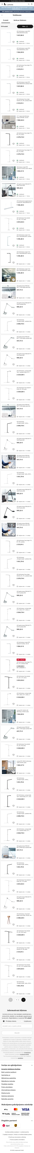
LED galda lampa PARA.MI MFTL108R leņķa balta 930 (23, 456)
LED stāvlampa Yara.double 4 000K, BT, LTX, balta (24, 880)
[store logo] (9, 4)
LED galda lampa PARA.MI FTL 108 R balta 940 (24, 897)
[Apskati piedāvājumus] (17, 9)
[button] (13, 42)
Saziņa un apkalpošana (11, 1065)
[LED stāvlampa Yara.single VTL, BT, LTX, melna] (17, 139)
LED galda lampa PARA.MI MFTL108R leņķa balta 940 (23, 524)
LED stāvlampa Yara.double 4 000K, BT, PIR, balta (24, 388)
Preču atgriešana (6, 1087)
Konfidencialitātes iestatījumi (12, 1132)
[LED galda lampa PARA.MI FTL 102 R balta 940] (17, 360)
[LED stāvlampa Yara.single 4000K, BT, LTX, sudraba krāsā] (17, 580)
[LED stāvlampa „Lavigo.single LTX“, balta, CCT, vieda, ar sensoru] (17, 614)
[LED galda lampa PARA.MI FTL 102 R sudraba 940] (17, 631)
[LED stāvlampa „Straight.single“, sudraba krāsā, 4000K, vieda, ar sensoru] (17, 326)
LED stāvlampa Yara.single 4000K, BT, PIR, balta (23, 948)
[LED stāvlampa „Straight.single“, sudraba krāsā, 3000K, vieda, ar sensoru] (17, 818)
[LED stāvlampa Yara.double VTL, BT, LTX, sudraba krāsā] (17, 971)
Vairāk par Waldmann (20, 20)
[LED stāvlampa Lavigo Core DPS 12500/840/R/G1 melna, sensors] (17, 258)
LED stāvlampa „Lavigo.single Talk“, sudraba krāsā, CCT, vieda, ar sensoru (24, 371)
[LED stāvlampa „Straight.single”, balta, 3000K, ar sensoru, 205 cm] (17, 988)
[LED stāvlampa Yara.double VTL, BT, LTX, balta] (17, 224)
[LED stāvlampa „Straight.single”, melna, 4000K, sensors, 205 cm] (17, 784)
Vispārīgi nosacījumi (8, 1134)
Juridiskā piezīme (24, 1132)
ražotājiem (20, 1058)
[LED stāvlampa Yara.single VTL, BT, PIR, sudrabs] (17, 546)
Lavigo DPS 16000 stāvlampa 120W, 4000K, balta (24, 761)
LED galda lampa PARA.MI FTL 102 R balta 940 (24, 354)
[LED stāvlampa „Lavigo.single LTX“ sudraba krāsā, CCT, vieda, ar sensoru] (17, 835)
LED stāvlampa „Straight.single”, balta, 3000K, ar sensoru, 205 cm (24, 982)
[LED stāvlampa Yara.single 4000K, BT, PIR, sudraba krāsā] (17, 105)
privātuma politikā (24, 1054)
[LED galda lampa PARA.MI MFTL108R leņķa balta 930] (17, 461)
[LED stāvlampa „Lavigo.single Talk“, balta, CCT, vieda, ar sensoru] (17, 699)
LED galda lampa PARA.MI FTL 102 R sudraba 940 (24, 626)
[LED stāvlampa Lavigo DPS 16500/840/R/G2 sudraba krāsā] (17, 88)
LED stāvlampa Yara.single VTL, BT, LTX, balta (24, 150)
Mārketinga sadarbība (8, 1078)
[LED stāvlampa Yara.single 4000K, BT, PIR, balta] (17, 954)
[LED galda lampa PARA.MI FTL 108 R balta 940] (17, 903)
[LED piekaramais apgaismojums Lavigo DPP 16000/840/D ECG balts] (17, 207)
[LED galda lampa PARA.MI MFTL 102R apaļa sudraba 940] (17, 343)
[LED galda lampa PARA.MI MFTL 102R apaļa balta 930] (17, 411)
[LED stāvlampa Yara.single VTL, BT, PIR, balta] (17, 71)
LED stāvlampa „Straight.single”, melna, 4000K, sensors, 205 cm (23, 778)
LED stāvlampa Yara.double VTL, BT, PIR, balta (23, 744)
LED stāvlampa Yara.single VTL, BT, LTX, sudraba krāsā (24, 662)
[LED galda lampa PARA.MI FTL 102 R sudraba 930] (17, 597)
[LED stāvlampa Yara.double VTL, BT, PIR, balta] (17, 750)
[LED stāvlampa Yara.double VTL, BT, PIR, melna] (17, 937)
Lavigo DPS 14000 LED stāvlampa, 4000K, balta (23, 711)
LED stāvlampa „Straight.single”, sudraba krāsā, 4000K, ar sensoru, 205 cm (24, 558)
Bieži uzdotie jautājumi (8, 1072)
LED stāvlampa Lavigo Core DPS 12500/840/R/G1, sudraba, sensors (24, 235)
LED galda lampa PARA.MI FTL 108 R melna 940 (24, 184)
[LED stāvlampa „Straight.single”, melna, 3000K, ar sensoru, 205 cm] (17, 869)
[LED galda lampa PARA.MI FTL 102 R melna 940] (17, 512)
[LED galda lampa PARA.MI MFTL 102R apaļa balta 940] (17, 292)
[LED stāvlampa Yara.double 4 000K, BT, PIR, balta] (17, 394)
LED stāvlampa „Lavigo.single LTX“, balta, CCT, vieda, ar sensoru (24, 609)
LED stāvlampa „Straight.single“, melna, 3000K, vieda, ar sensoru (23, 422)
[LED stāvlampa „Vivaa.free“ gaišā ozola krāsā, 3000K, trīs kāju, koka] (17, 920)
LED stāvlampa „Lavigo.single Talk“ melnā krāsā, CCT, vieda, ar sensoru (24, 795)
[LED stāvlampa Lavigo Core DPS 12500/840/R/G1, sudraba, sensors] (17, 241)
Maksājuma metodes (8, 1081)
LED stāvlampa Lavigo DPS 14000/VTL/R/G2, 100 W (23, 643)
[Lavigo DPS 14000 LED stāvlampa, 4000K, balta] (17, 716)
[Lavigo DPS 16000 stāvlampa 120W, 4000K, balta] (17, 767)
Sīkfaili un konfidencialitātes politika (23, 1134)
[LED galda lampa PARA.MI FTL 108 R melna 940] (17, 190)
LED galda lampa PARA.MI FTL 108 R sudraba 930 (24, 303)
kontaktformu (27, 1052)
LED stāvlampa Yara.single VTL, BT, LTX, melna (24, 133)
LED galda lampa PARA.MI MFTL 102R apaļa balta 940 (23, 286)
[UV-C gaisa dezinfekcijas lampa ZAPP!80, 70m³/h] (17, 122)
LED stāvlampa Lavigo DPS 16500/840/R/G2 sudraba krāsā (24, 83)
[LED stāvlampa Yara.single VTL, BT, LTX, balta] (17, 156)
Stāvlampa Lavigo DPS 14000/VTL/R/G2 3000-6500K (24, 167)
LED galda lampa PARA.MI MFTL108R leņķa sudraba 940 (24, 846)
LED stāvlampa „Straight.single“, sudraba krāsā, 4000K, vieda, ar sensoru (24, 320)
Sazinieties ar (5, 1075)
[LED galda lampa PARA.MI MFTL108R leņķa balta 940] (17, 529)
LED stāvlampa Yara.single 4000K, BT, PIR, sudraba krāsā (24, 99)
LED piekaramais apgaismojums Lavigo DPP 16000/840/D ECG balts (24, 201)
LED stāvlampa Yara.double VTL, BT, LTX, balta (23, 218)
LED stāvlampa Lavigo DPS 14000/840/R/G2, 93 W (23, 49)
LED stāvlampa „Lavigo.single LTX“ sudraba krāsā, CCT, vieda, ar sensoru (24, 829)
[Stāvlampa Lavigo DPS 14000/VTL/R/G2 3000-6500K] (17, 173)
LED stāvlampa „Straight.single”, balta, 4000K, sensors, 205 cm (24, 473)
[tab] (17, 1082)
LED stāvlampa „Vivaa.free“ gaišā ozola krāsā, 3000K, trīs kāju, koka (24, 914)
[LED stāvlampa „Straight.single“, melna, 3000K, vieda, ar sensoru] (17, 428)
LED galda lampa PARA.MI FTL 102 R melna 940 (24, 507)
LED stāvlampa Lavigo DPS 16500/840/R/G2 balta (23, 32)
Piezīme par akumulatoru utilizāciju (17, 1137)
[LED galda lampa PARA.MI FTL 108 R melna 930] (17, 495)
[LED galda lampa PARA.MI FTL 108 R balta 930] (17, 445)
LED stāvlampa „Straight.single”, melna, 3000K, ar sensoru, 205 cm (23, 863)
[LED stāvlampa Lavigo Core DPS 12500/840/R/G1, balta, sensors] (17, 275)
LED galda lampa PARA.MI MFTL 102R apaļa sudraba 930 (24, 728)
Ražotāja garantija (7, 1099)
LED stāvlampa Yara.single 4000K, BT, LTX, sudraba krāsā (24, 575)
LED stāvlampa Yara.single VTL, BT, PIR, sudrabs (24, 541)
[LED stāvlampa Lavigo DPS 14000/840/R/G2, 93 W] (17, 54)
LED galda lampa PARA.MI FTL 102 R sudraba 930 (24, 592)
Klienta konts (5, 1093)
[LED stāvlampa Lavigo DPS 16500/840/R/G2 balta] (17, 37)
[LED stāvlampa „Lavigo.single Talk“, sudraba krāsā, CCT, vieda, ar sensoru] (17, 377)
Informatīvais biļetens (8, 1090)
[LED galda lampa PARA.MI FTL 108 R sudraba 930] (17, 309)
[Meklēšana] (28, 4)
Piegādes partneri (9, 1120)
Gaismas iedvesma (7, 1096)
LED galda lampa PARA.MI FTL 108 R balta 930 (24, 439)
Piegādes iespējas (7, 1084)
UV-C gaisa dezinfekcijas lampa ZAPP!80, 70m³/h (23, 116)
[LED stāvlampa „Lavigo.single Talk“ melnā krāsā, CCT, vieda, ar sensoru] (17, 801)
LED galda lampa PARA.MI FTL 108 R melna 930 (24, 490)
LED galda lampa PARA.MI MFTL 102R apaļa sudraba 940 (24, 337)
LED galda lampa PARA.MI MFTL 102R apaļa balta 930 (23, 405)
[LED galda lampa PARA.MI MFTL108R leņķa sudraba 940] (17, 852)
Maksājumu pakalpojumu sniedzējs (17, 1104)
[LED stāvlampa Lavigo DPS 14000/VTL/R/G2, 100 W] (17, 648)
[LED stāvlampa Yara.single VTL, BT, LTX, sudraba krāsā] (17, 665)
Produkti (5, 20)
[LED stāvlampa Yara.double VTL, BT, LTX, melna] (17, 682)
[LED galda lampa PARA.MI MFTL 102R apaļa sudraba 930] (17, 733)
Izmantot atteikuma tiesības (10, 1069)
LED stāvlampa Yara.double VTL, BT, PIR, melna (23, 931)
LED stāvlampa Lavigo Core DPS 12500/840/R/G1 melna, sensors (24, 252)
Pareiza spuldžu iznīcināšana (17, 1139)
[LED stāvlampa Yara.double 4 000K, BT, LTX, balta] (17, 886)
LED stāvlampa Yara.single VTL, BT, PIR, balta (24, 66)
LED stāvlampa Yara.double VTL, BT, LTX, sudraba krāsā (23, 965)
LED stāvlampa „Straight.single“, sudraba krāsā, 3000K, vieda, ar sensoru (24, 812)
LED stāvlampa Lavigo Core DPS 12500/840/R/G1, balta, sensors (23, 269)
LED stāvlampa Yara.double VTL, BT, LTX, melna (23, 677)
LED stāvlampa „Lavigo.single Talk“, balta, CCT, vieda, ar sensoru (24, 694)
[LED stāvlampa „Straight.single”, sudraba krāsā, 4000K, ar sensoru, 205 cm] (17, 563)
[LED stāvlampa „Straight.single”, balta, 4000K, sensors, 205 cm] (17, 478)
